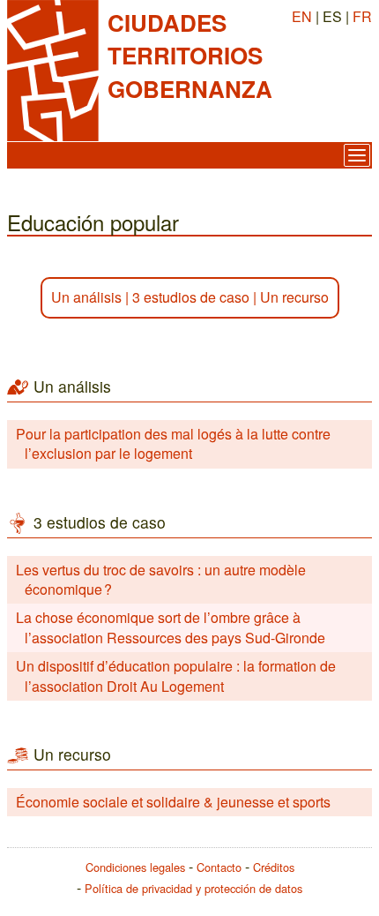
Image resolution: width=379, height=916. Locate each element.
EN (302, 16)
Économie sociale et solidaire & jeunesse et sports (173, 802)
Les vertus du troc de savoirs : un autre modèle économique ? (161, 579)
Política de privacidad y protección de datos (193, 888)
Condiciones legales (135, 867)
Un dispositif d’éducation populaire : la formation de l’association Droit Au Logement (176, 675)
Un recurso (294, 297)
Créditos (273, 867)
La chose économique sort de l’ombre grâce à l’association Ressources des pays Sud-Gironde (170, 627)
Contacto (219, 867)
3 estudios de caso (190, 297)
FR (362, 16)
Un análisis (86, 297)
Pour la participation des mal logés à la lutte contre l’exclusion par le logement (173, 443)
